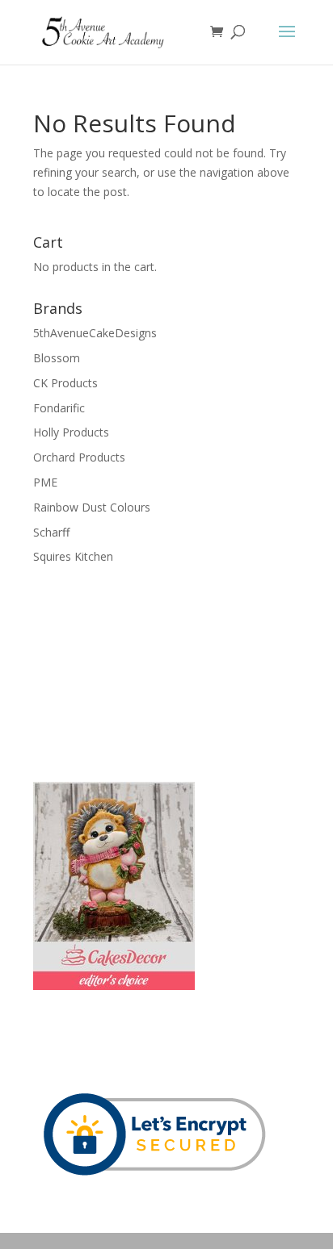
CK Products (65, 383)
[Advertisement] (114, 671)
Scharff (51, 532)
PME (45, 482)
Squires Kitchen (73, 556)
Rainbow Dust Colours (91, 507)
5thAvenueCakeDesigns (95, 332)
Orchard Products (79, 457)
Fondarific (59, 408)
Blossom (56, 358)
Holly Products (71, 432)
